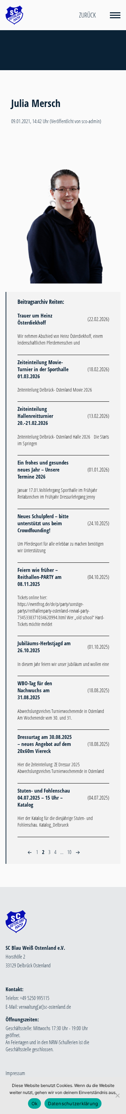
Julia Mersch (36, 103)
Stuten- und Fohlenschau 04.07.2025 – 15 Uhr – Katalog (44, 797)
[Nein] (117, 1095)
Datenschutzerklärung (73, 1103)
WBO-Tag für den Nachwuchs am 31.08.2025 (35, 690)
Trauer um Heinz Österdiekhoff (35, 319)
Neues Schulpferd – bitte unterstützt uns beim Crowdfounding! (43, 523)
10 (69, 851)
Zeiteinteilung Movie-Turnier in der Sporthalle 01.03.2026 (43, 369)
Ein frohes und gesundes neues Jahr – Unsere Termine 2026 (43, 469)
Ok (34, 1103)
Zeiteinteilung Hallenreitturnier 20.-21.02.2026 (35, 415)
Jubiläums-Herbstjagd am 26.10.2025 (44, 647)
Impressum (15, 1072)
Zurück (87, 15)
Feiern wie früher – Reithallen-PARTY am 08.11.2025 (40, 576)
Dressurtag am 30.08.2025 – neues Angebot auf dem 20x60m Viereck (45, 743)
